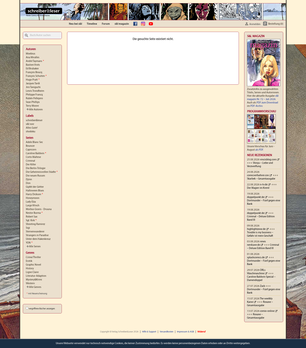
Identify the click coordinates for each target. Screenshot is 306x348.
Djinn (29, 179)
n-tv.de (263, 184)
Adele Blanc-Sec (34, 142)
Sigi (28, 228)
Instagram (144, 24)
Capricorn (31, 149)
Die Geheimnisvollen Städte (42, 172)
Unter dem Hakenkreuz (38, 239)
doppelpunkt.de (255, 197)
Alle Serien (33, 246)
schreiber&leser (34, 120)
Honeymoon (32, 198)
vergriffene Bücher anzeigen (42, 308)
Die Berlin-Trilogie (35, 168)
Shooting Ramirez (35, 224)
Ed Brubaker (32, 68)
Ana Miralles (32, 57)
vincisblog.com (268, 159)
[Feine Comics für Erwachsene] (44, 11)
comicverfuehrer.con (258, 175)
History (30, 268)
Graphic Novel (33, 264)
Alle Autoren (34, 109)
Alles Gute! (32, 127)
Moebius (30, 53)
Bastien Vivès (33, 64)
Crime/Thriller (33, 257)
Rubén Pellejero (34, 98)
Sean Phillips (33, 102)
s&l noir (30, 124)
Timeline (92, 24)
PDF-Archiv (256, 106)
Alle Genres (33, 287)
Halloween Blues (35, 190)
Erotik (29, 261)
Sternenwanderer (35, 231)
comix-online (267, 311)
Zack (262, 286)
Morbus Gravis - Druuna (39, 209)
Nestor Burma (34, 213)
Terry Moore (32, 105)
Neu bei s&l (75, 24)
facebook (136, 24)
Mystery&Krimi (34, 279)
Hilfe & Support (149, 331)
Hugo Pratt (32, 79)
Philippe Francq (34, 94)
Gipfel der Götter (35, 187)
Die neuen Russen (35, 175)
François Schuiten (36, 76)
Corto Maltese (33, 157)
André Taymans (35, 61)
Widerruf (201, 331)
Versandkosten (166, 331)
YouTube (152, 24)
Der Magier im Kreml (258, 188)
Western (30, 283)
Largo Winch (32, 205)
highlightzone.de (256, 229)
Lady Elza (31, 201)
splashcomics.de (256, 257)
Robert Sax (31, 216)
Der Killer (31, 164)
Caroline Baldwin (36, 153)
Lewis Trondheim (35, 91)
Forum (106, 24)
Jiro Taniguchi (33, 87)
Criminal (30, 160)
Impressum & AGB (185, 331)
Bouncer (30, 146)
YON (29, 242)
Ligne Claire (32, 272)
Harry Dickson (34, 194)
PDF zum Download (267, 102)
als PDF (259, 149)
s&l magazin (122, 24)
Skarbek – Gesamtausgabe (261, 178)
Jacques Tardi (33, 83)
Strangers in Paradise (37, 235)
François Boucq (34, 72)
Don (28, 183)
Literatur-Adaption (36, 276)
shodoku (30, 131)
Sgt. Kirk (31, 220)
